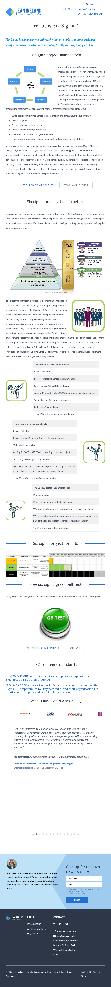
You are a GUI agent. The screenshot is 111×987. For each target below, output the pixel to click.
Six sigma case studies (76, 185)
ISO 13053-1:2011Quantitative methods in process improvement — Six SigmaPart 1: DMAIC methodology (52, 677)
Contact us (76, 648)
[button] (33, 834)
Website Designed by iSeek (91, 974)
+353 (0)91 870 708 (92, 13)
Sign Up (77, 900)
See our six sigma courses (37, 185)
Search (92, 4)
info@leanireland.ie (66, 935)
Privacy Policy (81, 891)
